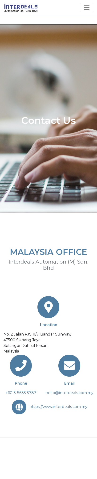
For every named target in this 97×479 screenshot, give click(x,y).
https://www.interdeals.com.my (58, 406)
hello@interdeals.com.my (69, 393)
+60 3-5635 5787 (21, 393)
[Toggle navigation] (86, 7)
